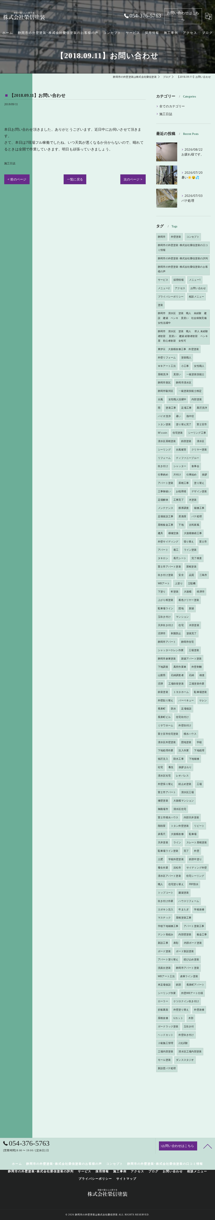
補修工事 (199, 508)
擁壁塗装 (163, 800)
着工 (175, 549)
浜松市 (177, 867)
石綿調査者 (177, 675)
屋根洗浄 (163, 374)
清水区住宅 (179, 809)
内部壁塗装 (184, 934)
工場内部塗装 (165, 1051)
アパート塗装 (165, 483)
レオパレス (182, 775)
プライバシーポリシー (171, 296)
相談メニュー (196, 296)
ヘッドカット (165, 1035)
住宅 (181, 625)
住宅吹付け (182, 717)
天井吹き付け (165, 625)
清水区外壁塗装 (167, 742)
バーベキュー (186, 700)
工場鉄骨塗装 (176, 683)
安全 (181, 575)
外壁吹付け (184, 725)
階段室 (162, 826)
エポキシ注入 (165, 909)
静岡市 (162, 236)
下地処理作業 (165, 750)
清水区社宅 (164, 775)
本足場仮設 (164, 984)
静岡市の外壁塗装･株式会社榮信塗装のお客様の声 (183, 269)
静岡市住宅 (187, 642)
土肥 (160, 859)
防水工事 (178, 759)
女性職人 (199, 366)
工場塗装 (194, 650)
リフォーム (164, 458)
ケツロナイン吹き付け (186, 1001)
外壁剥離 (196, 667)
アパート (163, 549)
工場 (199, 784)
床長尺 (162, 834)
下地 (181, 524)
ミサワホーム (165, 725)
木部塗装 (194, 625)
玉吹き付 (189, 1026)
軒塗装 (175, 591)
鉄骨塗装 (163, 692)
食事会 (195, 466)
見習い (177, 374)
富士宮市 (202, 424)
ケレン (203, 700)
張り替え (189, 541)
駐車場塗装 (200, 692)
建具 (160, 533)
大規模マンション (183, 800)
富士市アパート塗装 (169, 566)
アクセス (180, 288)
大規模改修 (177, 834)
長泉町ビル (164, 717)
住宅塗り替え (176, 884)
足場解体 (163, 499)
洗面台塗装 (164, 968)
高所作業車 (179, 667)
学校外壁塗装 (176, 859)
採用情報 (178, 280)
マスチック (164, 917)
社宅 (160, 767)
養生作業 (163, 867)
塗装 (160, 305)
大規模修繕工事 (193, 533)
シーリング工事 (197, 432)
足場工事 (186, 407)
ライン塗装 (190, 549)
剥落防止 (176, 633)
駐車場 (193, 834)
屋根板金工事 (165, 524)
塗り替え (199, 483)
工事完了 (178, 499)
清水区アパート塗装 (169, 876)
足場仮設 (186, 708)
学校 (199, 742)
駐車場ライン (165, 608)
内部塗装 (196, 399)
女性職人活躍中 (177, 399)
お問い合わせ (198, 288)
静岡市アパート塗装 (187, 968)
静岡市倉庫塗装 (167, 658)
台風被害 (181, 449)
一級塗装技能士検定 (190, 391)
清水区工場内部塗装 (190, 1051)
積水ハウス (190, 734)
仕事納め (163, 474)
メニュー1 (195, 280)
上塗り (179, 583)
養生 (170, 767)
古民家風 (194, 524)
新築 (191, 608)
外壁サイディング (168, 541)
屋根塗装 (191, 566)
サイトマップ (126, 1178)
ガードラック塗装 (168, 1026)
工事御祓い (164, 491)
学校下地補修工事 (168, 926)
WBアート (164, 583)
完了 (186, 851)
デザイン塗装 (199, 491)
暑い (178, 416)
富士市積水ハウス (168, 817)
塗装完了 (191, 633)
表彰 (175, 943)
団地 (181, 608)
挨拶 (204, 474)
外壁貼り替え (165, 700)
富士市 (203, 541)
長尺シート (179, 558)
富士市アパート (167, 792)
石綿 (191, 675)
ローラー (163, 1001)
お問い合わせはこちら (183, 16)
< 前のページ (17, 179)
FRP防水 (193, 884)
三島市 (203, 575)
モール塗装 (164, 1060)
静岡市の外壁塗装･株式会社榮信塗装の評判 (183, 258)
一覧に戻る (75, 179)
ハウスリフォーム (188, 901)
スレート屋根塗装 (196, 842)
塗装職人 (186, 357)
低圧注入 (163, 759)
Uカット (178, 1018)
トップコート (165, 892)
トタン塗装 (164, 424)
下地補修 (194, 759)
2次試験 (183, 1043)
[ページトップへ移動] (207, 1146)
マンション (182, 617)
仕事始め (191, 474)
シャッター (179, 466)
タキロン (163, 558)
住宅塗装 (178, 432)
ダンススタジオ (185, 1060)
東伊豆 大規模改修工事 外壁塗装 (178, 349)
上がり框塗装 (165, 600)
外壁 (196, 851)
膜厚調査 (183, 508)
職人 (160, 884)
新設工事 (163, 943)
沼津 (160, 683)
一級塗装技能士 (195, 374)
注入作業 (183, 750)
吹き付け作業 (165, 901)
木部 (190, 1018)
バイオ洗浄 (164, 416)
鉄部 (178, 984)
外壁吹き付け (186, 1035)
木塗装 (193, 499)
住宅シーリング (195, 876)
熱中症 (190, 416)
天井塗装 (163, 842)
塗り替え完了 (183, 424)
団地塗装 (186, 742)
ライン (177, 842)
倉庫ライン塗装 (189, 976)
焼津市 (201, 591)
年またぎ (183, 909)
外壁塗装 (176, 236)
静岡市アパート (167, 642)
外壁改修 (199, 1009)
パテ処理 (196, 516)
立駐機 (192, 583)
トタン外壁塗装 (180, 826)
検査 (202, 675)
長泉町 (162, 708)
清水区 (201, 441)
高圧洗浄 (202, 407)
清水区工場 (187, 792)
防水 (173, 708)
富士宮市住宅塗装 (168, 734)
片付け (177, 474)
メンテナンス (165, 508)
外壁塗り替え (181, 1009)
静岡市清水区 (183, 382)
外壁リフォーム (167, 357)
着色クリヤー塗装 (188, 600)
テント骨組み (165, 934)
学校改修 (199, 909)
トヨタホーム (181, 692)
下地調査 (163, 667)
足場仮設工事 (165, 516)
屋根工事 (183, 483)
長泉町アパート (195, 984)
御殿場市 (163, 809)
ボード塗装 (164, 951)
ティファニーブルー (187, 458)
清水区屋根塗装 (167, 441)
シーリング (164, 449)
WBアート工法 (166, 976)
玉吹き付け (164, 617)
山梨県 (162, 675)
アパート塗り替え (168, 959)
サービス (163, 280)
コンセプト (192, 236)
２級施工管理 (165, 1043)
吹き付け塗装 (165, 575)
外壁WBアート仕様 (192, 993)
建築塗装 (183, 892)
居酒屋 (182, 516)
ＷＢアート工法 (167, 366)
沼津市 (162, 633)
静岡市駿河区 (165, 391)
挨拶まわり (185, 767)
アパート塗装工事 (194, 926)
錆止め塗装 (184, 784)
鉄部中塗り (195, 859)
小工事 (185, 366)
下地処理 (199, 750)
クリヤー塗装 (199, 449)
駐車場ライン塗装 (168, 851)
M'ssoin (162, 432)
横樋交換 (173, 533)
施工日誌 (9, 163)
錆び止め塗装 (191, 959)
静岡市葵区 (164, 382)
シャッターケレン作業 (171, 650)
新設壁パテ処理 (167, 1068)
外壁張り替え (165, 784)
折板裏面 (163, 1009)
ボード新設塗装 (185, 951)
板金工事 (202, 934)
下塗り (162, 591)
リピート (199, 826)
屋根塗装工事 (183, 917)
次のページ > (133, 179)
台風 (160, 399)
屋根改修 (163, 1018)
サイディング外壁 (196, 867)
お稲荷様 (181, 491)
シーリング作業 (167, 993)
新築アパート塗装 (191, 658)
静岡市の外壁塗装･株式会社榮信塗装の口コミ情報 (183, 247)
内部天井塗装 (191, 817)
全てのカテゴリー (172, 106)
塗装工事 (171, 407)
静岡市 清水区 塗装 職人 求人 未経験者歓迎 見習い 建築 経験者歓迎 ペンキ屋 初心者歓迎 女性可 (183, 336)
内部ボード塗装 (193, 943)
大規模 (188, 591)
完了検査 (196, 558)
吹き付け (163, 466)
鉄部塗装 (186, 441)
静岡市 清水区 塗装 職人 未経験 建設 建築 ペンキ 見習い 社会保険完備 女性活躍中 (183, 318)
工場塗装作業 (196, 683)
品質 (191, 575)
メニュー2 (164, 288)
